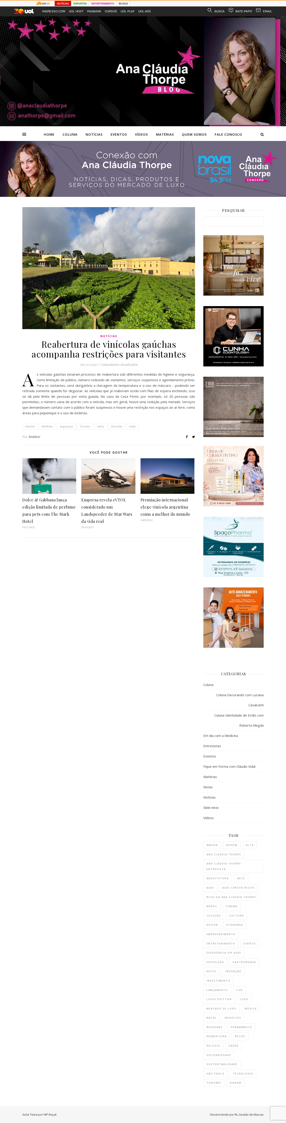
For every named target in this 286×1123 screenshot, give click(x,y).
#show (232, 845)
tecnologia (243, 1073)
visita (132, 426)
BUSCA (219, 11)
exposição (215, 962)
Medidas (47, 426)
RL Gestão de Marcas (249, 1114)
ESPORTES (80, 3)
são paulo (215, 1073)
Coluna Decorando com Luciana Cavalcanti (240, 700)
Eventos (119, 134)
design (212, 924)
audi (210, 887)
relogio (213, 1045)
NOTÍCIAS (63, 3)
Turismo (85, 426)
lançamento (217, 990)
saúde (234, 1045)
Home (49, 134)
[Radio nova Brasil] (143, 195)
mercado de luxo (221, 1008)
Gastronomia (244, 962)
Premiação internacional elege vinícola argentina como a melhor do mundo (165, 507)
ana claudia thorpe (223, 854)
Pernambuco (241, 1027)
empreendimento (221, 934)
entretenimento (220, 943)
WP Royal (50, 1114)
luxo (244, 999)
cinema (232, 906)
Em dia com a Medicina (220, 735)
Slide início (211, 807)
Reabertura (216, 1036)
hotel (211, 971)
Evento (250, 943)
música (251, 1008)
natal (211, 1017)
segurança (66, 426)
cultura (236, 915)
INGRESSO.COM (53, 11)
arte (241, 878)
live (239, 990)
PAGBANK (94, 11)
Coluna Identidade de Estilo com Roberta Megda (239, 720)
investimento (218, 980)
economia (234, 924)
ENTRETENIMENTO (102, 3)
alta (250, 845)
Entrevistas (212, 746)
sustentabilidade (222, 1064)
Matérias (165, 134)
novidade (214, 1027)
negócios (233, 1017)
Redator (35, 437)
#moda (212, 845)
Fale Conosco (228, 134)
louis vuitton (219, 999)
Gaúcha (30, 426)
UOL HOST (76, 11)
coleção (213, 915)
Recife (240, 1036)
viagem (235, 1082)
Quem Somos (194, 134)
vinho (100, 426)
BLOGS (123, 3)
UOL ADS (144, 11)
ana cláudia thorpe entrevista (223, 866)
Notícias (94, 134)
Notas (208, 787)
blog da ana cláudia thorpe (231, 897)
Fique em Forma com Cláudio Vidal (229, 766)
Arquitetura (217, 878)
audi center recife (238, 887)
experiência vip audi (223, 952)
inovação (233, 971)
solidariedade (218, 1055)
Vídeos (141, 134)
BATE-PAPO (244, 11)
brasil (211, 906)
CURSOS (111, 11)
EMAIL (267, 11)
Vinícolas (116, 426)
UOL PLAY (128, 11)
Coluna (70, 134)
